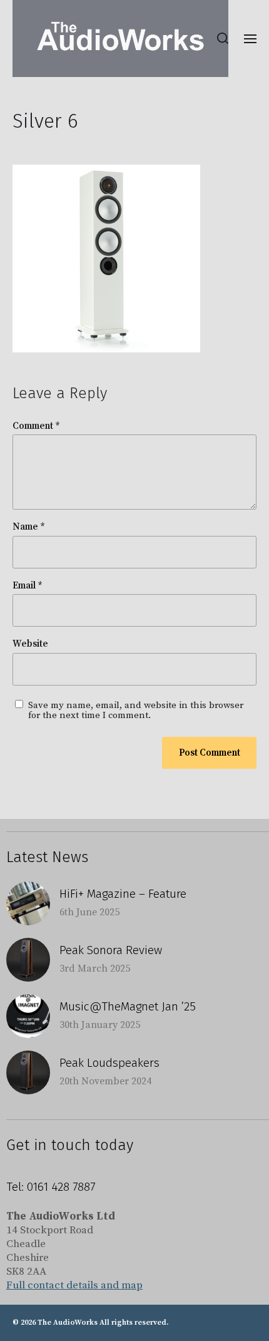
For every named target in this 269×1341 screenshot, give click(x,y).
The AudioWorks (68, 1322)
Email (28, 586)
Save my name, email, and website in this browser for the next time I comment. (135, 711)
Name (29, 527)
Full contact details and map (74, 1285)
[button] (223, 38)
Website (30, 644)
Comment (36, 426)
